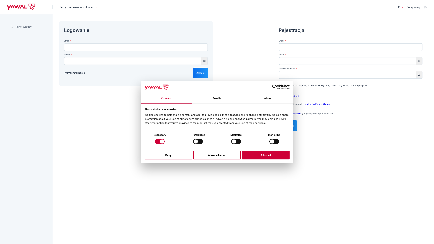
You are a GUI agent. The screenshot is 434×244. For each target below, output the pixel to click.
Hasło (68, 55)
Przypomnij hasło (74, 72)
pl (399, 7)
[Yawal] (21, 9)
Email (67, 41)
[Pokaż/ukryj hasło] (204, 61)
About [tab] (268, 98)
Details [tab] (217, 98)
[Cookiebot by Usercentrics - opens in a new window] (275, 87)
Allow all (266, 155)
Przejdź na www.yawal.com (76, 7)
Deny (168, 155)
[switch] (198, 141)
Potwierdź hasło (288, 69)
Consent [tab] (166, 98)
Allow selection (217, 155)
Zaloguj (200, 73)
